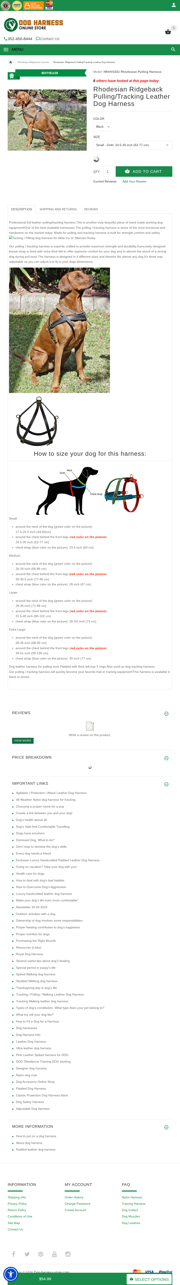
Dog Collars (130, 1210)
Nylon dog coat (26, 1075)
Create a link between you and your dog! (44, 813)
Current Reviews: (105, 181)
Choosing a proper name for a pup (40, 806)
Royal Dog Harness (29, 954)
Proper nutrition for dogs (33, 934)
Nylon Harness (132, 1197)
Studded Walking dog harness (37, 981)
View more (22, 740)
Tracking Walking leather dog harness (42, 1001)
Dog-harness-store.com (52, 1272)
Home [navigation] (10, 62)
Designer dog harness (31, 1068)
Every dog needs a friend (33, 853)
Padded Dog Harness (31, 1088)
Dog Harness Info (28, 1035)
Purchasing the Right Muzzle (36, 940)
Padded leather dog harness (36, 1149)
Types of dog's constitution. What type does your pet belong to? (60, 1008)
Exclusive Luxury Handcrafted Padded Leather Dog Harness (58, 860)
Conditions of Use (20, 1216)
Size (96, 137)
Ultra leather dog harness (33, 1048)
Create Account (75, 1210)
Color (98, 118)
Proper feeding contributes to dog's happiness (48, 927)
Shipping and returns (58, 209)
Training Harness (134, 1203)
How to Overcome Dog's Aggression (41, 887)
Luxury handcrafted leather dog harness (44, 893)
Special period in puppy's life (36, 967)
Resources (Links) (28, 947)
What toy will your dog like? (35, 1014)
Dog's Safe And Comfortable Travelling (43, 826)
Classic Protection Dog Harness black (42, 1095)
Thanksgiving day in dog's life (36, 988)
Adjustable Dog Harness (33, 1108)
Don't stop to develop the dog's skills (41, 846)
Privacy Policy (17, 1203)
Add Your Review (134, 181)
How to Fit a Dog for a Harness (37, 1021)
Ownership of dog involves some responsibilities (49, 920)
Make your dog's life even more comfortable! (47, 900)
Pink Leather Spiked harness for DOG (42, 1055)
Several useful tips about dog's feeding (43, 961)
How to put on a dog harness (36, 1136)
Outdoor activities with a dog (35, 914)
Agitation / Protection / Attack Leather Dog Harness (51, 793)
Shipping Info (17, 1197)
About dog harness (29, 1143)
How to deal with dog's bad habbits (40, 880)
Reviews (91, 209)
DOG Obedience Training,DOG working (43, 1061)
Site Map (14, 1223)
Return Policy (17, 1210)
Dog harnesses (26, 1028)
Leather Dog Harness (31, 1041)
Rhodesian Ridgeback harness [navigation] (33, 62)
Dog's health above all (31, 820)
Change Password (77, 1203)
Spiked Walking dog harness (35, 974)
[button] (172, 49)
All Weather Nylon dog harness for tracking (46, 799)
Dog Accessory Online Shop (35, 1081)
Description (21, 209)
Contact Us (49, 39)
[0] (168, 34)
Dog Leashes (131, 1223)
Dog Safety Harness (30, 1102)
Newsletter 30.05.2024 (31, 907)
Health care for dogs (30, 873)
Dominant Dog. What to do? (35, 840)
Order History (74, 1197)
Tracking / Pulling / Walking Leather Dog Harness (50, 994)
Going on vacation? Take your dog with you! (46, 867)
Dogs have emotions (30, 833)
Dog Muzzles (131, 1216)
